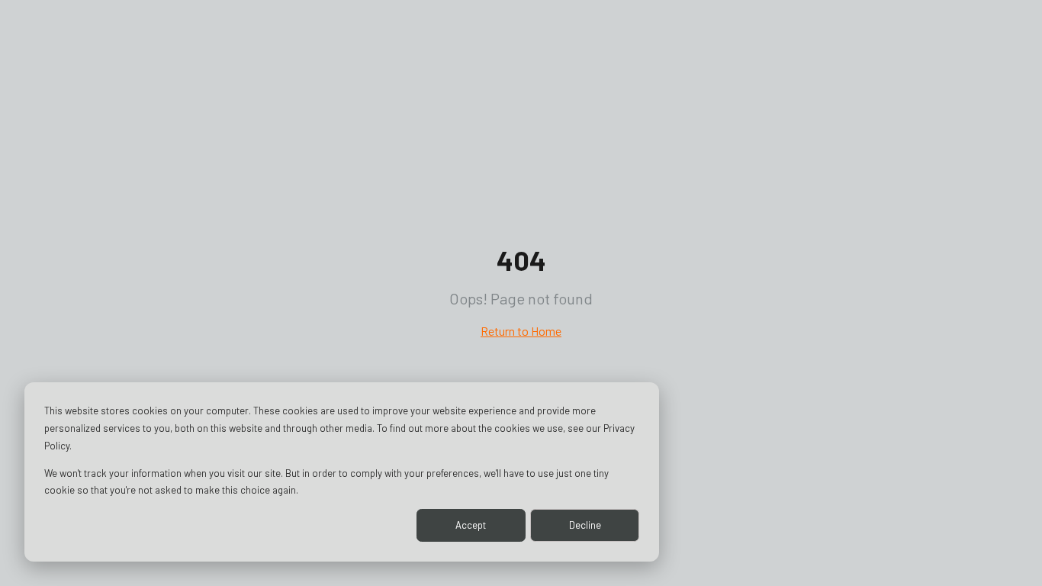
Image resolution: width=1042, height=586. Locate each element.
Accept (470, 525)
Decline (585, 525)
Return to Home (521, 331)
